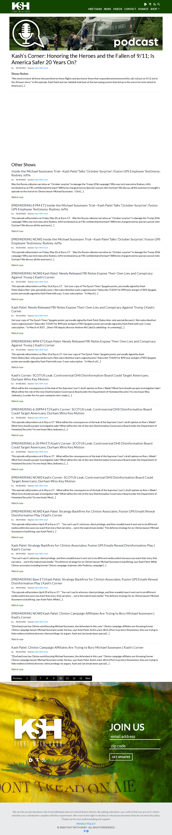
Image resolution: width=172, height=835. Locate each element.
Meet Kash (95, 9)
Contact (130, 9)
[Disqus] (86, 127)
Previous (17, 678)
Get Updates (121, 757)
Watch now (17, 197)
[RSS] (154, 4)
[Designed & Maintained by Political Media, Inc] (84, 831)
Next (88, 678)
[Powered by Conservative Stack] (87, 831)
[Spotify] (150, 4)
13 (80, 678)
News (107, 9)
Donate (143, 9)
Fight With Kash (23, 8)
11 (67, 678)
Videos (117, 9)
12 (74, 678)
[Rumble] (145, 4)
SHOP (153, 9)
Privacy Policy (86, 823)
